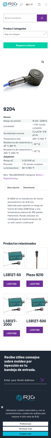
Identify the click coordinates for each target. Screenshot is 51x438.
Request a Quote (25, 45)
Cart (39, 5)
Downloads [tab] (29, 187)
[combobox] (25, 34)
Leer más (12, 283)
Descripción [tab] (13, 187)
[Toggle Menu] (45, 4)
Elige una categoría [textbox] (25, 34)
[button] (42, 62)
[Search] (42, 17)
